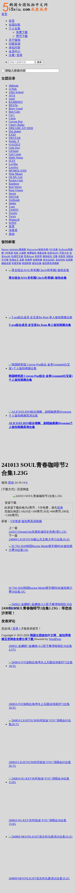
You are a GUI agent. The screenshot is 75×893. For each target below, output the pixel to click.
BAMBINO (16, 101)
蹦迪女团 (6, 263)
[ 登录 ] (15, 628)
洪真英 (13, 230)
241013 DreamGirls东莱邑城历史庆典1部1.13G (38, 531)
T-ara (12, 206)
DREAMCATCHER (21, 128)
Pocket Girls (16, 180)
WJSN (12, 222)
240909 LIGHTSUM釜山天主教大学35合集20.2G (39, 539)
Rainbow (14, 183)
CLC (12, 115)
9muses (5, 249)
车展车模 (16, 263)
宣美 (12, 226)
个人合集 (14, 28)
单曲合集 (42, 252)
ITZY (12, 160)
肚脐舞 (69, 259)
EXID (12, 134)
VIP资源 (9, 252)
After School (16, 92)
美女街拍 (60, 259)
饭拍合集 (37, 263)
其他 (12, 234)
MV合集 (53, 249)
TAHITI (13, 209)
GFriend (13, 151)
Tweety (13, 213)
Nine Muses (16, 173)
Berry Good (16, 108)
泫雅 (55, 256)
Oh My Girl (15, 177)
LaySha (13, 164)
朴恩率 (38, 256)
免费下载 (22, 32)
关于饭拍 (14, 39)
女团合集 (14, 24)
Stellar (12, 203)
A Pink (13, 88)
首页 (4, 14)
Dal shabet (15, 131)
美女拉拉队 (49, 259)
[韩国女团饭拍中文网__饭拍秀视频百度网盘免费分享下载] (24, 11)
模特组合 (47, 256)
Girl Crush (15, 154)
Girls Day (14, 147)
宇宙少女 (64, 252)
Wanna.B (14, 219)
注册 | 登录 (15, 55)
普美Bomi (29, 256)
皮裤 (21, 259)
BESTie (13, 105)
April (12, 98)
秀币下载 (22, 36)
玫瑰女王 (14, 259)
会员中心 (14, 51)
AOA (12, 95)
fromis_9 (14, 141)
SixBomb (14, 200)
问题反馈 (14, 43)
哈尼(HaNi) (53, 252)
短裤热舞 (37, 259)
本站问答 (14, 47)
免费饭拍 (31, 252)
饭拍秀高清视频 (50, 263)
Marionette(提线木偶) (38, 249)
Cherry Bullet (16, 124)
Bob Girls (14, 111)
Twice (12, 216)
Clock (12, 118)
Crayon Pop (16, 121)
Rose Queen (16, 190)
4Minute (13, 85)
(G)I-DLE (14, 144)
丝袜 (16, 252)
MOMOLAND (18, 170)
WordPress (55, 639)
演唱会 (69, 256)
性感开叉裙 (17, 256)
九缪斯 (22, 252)
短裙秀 (28, 259)
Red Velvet (15, 186)
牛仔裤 (5, 259)
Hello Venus (16, 157)
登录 (60, 507)
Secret (12, 193)
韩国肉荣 (26, 263)
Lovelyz (13, 167)
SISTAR (14, 196)
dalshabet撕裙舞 (17, 249)
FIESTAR (15, 137)
